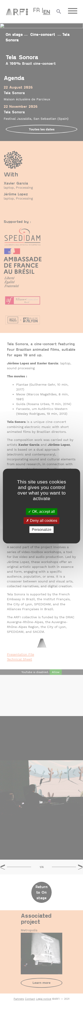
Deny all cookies (43, 521)
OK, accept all (43, 512)
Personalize (41, 530)
